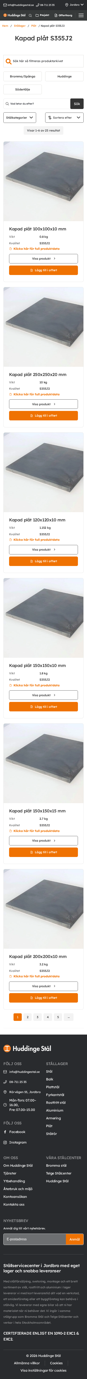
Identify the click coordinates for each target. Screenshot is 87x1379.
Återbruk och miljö (18, 1189)
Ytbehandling (14, 1181)
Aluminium (54, 1110)
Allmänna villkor (26, 1363)
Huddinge (64, 76)
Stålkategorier (16, 118)
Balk (49, 1079)
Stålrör (51, 1134)
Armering (53, 1118)
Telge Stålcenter (58, 1173)
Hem (5, 25)
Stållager (20, 25)
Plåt (33, 25)
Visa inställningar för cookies (43, 1370)
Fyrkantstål (55, 1095)
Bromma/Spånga (22, 76)
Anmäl (74, 1239)
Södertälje (22, 89)
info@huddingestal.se (21, 5)
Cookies (56, 1363)
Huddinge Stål (57, 1181)
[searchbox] (43, 61)
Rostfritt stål (56, 1102)
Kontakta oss (13, 1204)
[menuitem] (58, 15)
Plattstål (52, 1087)
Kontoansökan (15, 1196)
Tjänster (9, 1173)
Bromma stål (56, 1165)
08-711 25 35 (18, 1082)
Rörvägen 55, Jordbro (25, 1092)
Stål (49, 1071)
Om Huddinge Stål (18, 1165)
